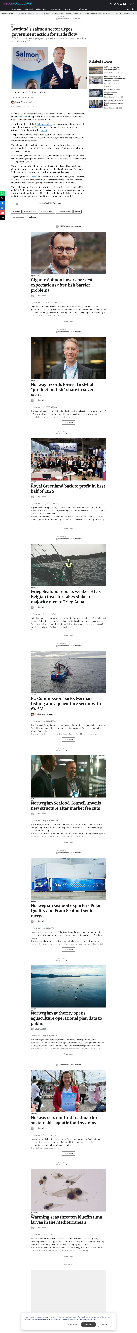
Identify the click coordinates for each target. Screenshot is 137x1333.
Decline (104, 1324)
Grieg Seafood (37, 618)
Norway (34, 1139)
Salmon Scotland (44, 124)
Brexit (44, 130)
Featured (29, 9)
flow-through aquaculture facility (88, 312)
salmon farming (47, 212)
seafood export (18, 217)
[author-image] (13, 102)
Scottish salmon (30, 212)
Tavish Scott (31, 176)
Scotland (16, 212)
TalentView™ (42, 9)
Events (68, 9)
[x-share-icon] (2, 199)
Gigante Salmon (38, 306)
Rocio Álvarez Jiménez (25, 102)
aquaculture (50, 728)
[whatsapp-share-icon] (2, 194)
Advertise (83, 9)
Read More (68, 321)
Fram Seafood (80, 932)
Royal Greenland (38, 507)
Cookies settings (72, 1324)
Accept (88, 1324)
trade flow (23, 116)
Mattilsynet (71, 1039)
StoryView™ (56, 9)
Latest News (16, 9)
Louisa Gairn (40, 295)
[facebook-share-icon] (2, 204)
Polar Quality (64, 932)
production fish (98, 411)
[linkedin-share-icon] (2, 209)
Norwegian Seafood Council (47, 824)
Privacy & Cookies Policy (88, 1319)
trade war (32, 217)
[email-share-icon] (2, 214)
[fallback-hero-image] (96, 70)
